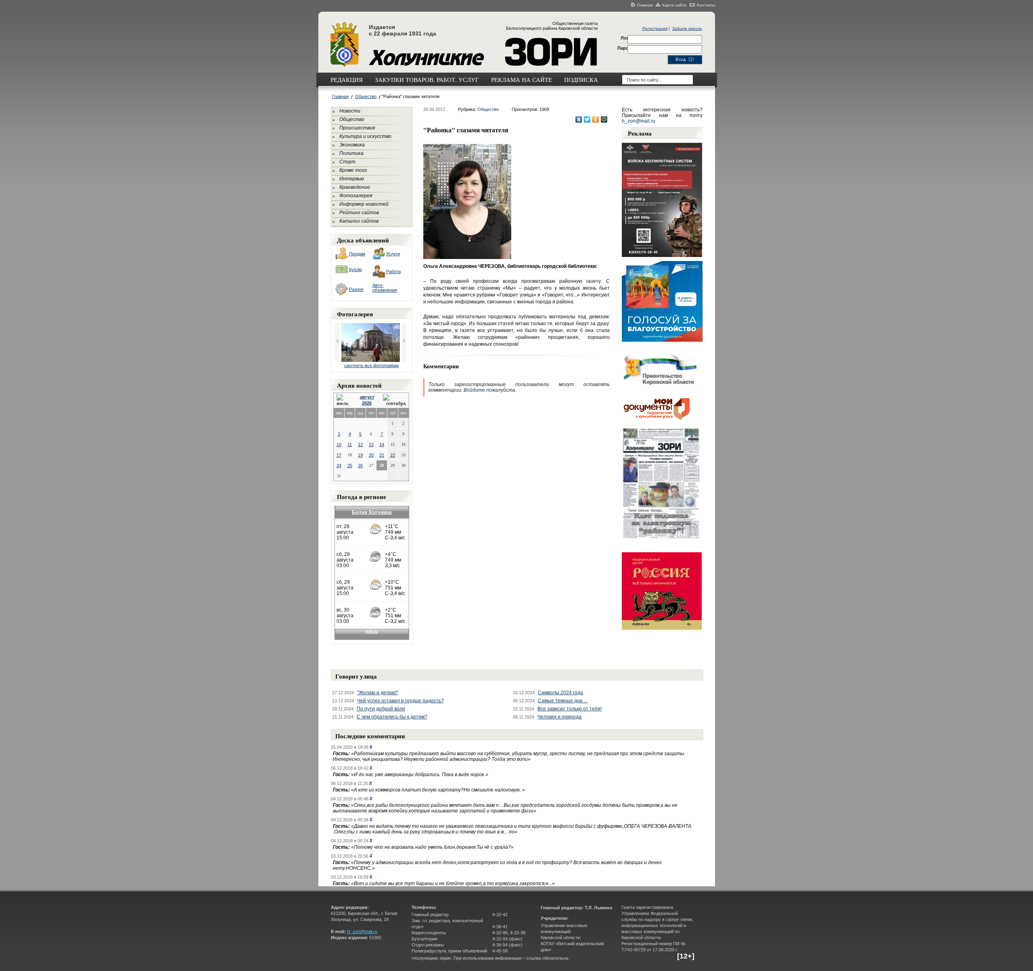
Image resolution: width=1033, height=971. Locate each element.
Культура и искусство (365, 136)
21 (381, 455)
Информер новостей (364, 204)
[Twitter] (587, 119)
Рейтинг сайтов (359, 212)
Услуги (393, 253)
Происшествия (357, 128)
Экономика (352, 145)
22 (392, 455)
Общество (365, 96)
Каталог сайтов (358, 221)
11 (349, 444)
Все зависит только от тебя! (569, 709)
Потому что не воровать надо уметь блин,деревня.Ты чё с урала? (432, 847)
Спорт (347, 162)
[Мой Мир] (604, 119)
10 (339, 444)
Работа (393, 271)
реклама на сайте (521, 79)
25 (349, 465)
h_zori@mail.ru (638, 121)
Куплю (355, 269)
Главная (644, 5)
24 (339, 465)
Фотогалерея (355, 195)
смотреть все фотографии (371, 365)
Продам (357, 253)
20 (371, 455)
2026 (367, 403)
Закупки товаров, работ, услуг (427, 79)
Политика (351, 153)
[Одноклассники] (596, 119)
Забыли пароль (687, 28)
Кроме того (353, 170)
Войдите (474, 390)
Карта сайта (674, 5)
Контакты (706, 5)
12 (360, 444)
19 (360, 455)
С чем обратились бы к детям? (392, 717)
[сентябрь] (394, 400)
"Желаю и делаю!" (377, 692)
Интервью (351, 179)
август (367, 397)
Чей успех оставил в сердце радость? (400, 701)
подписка (581, 79)
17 (339, 455)
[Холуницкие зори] (344, 66)
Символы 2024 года (560, 692)
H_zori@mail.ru (362, 931)
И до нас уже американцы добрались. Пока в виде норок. (419, 774)
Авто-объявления (384, 287)
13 (371, 444)
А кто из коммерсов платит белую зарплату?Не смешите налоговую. (438, 790)
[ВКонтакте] (579, 119)
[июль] (344, 400)
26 (360, 465)
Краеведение (354, 187)
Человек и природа (559, 717)
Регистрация (654, 28)
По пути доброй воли (381, 709)
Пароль (625, 48)
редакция (346, 79)
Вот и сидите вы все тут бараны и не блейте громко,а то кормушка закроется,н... (453, 883)
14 (381, 444)
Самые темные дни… (563, 701)
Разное (356, 289)
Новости (349, 111)
